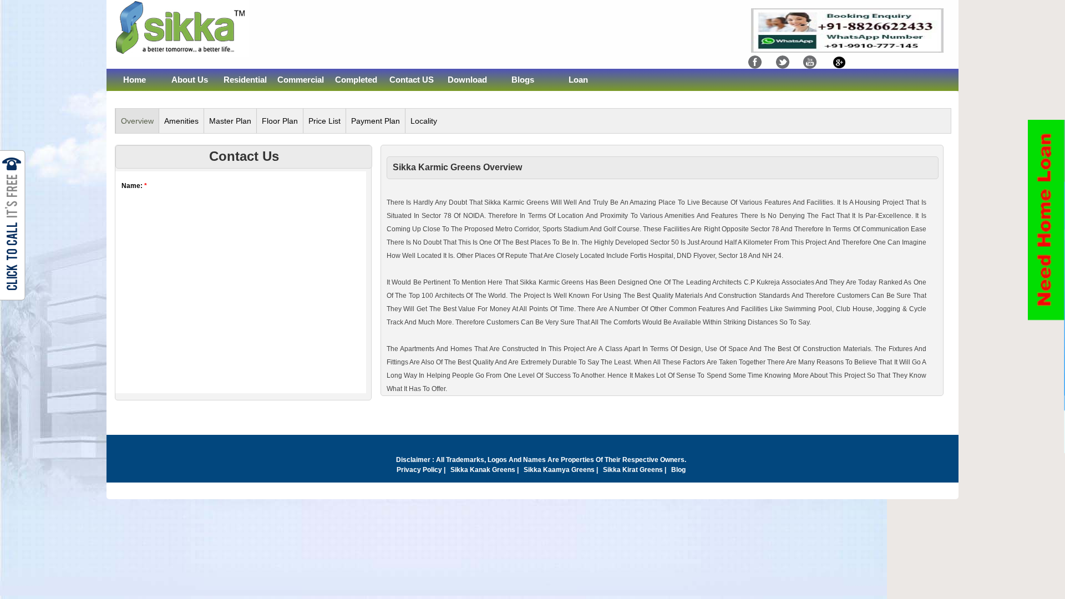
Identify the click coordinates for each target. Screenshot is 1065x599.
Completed (356, 79)
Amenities (181, 120)
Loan (578, 79)
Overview (137, 120)
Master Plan (230, 120)
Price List (324, 120)
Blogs (522, 79)
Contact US (411, 79)
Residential (245, 79)
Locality (423, 120)
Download (467, 79)
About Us (189, 79)
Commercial (300, 79)
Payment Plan (375, 120)
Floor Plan (280, 120)
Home (134, 79)
